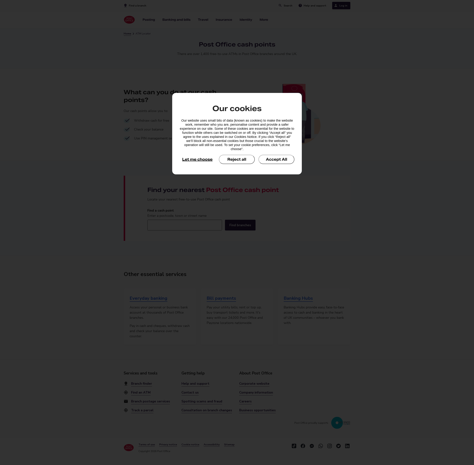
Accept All (276, 159)
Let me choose (197, 159)
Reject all (236, 159)
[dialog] (237, 133)
